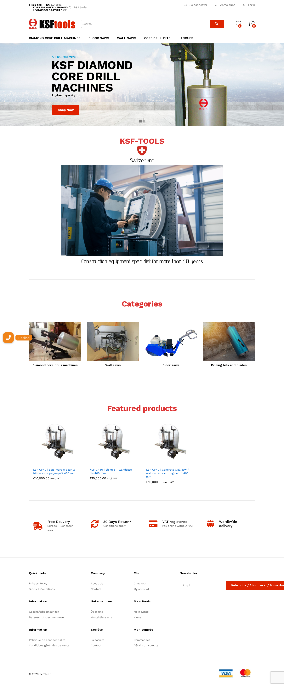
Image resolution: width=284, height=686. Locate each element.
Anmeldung (227, 4)
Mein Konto (141, 611)
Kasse (137, 617)
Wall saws (126, 38)
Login (251, 4)
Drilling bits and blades (229, 365)
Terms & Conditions (42, 589)
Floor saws (98, 38)
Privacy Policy (38, 583)
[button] (8, 337)
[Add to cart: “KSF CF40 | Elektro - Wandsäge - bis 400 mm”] (100, 463)
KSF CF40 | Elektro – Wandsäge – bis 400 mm (112, 471)
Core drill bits (157, 38)
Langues (186, 38)
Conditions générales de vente (49, 645)
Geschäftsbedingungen (44, 611)
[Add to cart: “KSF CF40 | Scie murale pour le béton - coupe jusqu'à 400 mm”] (44, 463)
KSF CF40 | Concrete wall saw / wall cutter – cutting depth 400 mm (167, 473)
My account (141, 589)
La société (97, 639)
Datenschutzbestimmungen (47, 617)
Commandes (142, 639)
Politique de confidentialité (47, 639)
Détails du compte (146, 645)
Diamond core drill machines (55, 38)
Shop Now (66, 110)
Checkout (140, 583)
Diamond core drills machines (55, 365)
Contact (96, 589)
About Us (97, 583)
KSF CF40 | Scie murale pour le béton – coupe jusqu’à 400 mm (54, 471)
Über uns (97, 611)
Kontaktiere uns (101, 617)
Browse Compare (183, 463)
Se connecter (198, 4)
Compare (70, 463)
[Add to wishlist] (61, 463)
